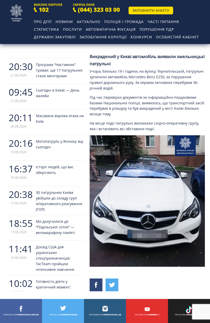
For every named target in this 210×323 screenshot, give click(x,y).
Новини (64, 21)
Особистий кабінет (177, 37)
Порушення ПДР (157, 29)
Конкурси (141, 37)
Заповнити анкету (150, 10)
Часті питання (163, 21)
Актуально (88, 21)
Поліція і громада (124, 21)
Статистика (46, 29)
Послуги (72, 29)
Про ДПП (43, 21)
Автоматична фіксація (111, 29)
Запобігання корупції (103, 37)
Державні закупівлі (55, 37)
